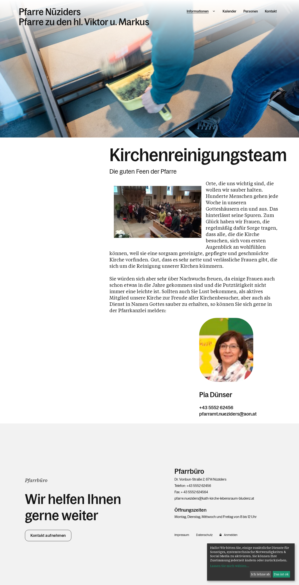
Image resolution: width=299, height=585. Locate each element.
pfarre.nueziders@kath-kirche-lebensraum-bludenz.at (214, 498)
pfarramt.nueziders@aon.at (228, 414)
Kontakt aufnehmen (48, 535)
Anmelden (230, 534)
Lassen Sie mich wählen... (229, 566)
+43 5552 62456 (216, 407)
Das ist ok (281, 574)
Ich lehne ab (260, 574)
